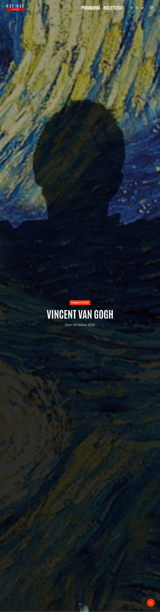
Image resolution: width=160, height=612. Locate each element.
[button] (152, 7)
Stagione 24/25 (80, 302)
